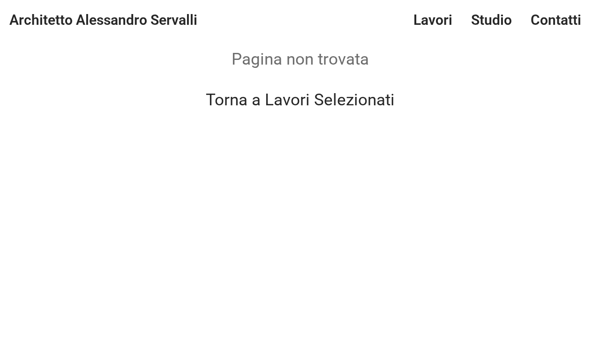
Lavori (432, 20)
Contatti (556, 20)
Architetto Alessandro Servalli (103, 20)
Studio (491, 20)
